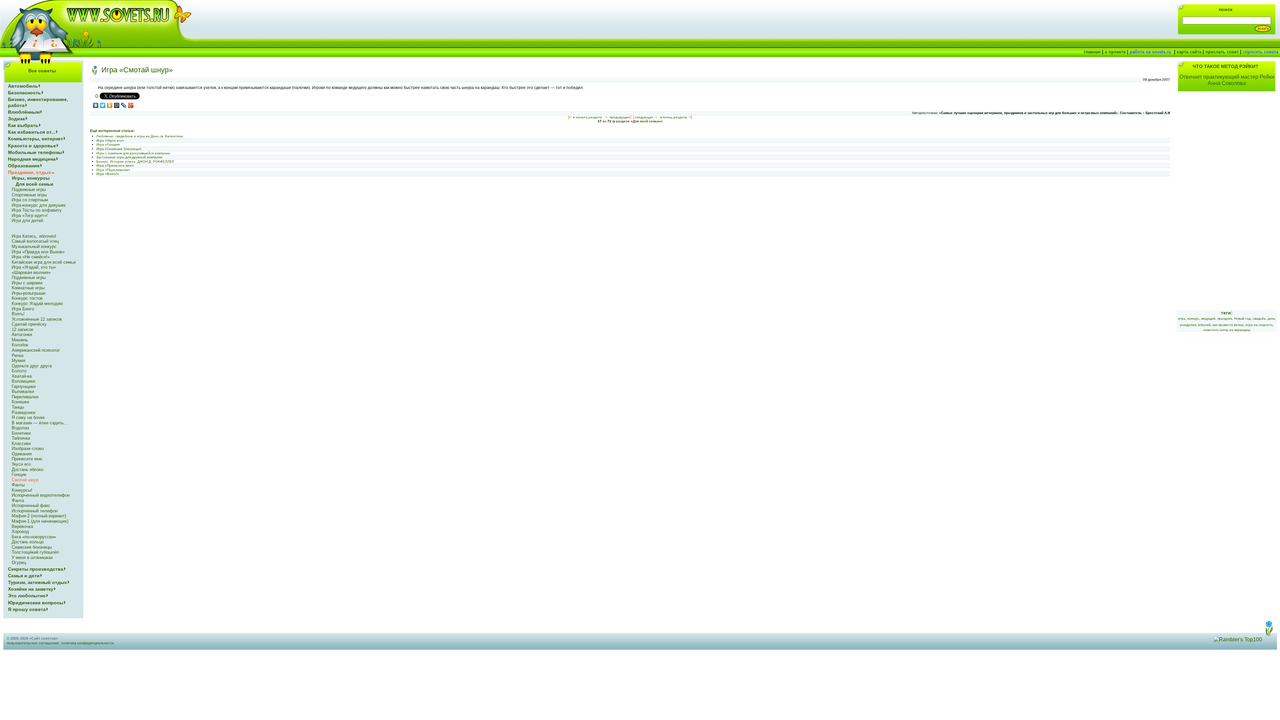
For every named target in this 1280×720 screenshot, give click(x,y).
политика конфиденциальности (87, 643)
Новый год (1242, 318)
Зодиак (16, 118)
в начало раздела (587, 117)
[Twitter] (102, 105)
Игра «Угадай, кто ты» (34, 267)
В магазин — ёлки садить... (40, 422)
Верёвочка (22, 526)
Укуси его (21, 464)
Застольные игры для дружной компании (129, 157)
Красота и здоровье (32, 145)
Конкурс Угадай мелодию (37, 303)
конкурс (1193, 318)
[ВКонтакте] (95, 105)
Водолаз (20, 427)
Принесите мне (27, 458)
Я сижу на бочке (28, 417)
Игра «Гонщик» (108, 144)
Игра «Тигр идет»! (30, 215)
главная (1092, 51)
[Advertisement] (1227, 205)
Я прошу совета (27, 609)
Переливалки (25, 396)
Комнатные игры (28, 287)
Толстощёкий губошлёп (35, 552)
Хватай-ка (22, 376)
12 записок (22, 329)
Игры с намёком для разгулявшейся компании (133, 153)
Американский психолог (36, 350)
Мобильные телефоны (35, 152)
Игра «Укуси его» (110, 140)
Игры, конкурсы (31, 178)
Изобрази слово (28, 448)
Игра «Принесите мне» (115, 165)
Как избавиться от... (31, 132)
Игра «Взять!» (107, 174)
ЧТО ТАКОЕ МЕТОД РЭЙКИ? (1225, 66)
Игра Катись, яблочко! (34, 236)
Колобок (20, 344)
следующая (644, 117)
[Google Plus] (130, 105)
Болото (19, 370)
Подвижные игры (29, 189)
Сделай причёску (29, 324)
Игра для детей (27, 220)
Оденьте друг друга (32, 365)
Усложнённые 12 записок (37, 319)
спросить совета (1260, 51)
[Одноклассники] (109, 105)
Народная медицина (32, 159)
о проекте (1115, 51)
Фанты (18, 484)
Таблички (21, 438)
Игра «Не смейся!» (31, 256)
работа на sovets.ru (1150, 51)
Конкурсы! (22, 490)
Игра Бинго (23, 308)
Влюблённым (24, 112)
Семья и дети (24, 575)
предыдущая (620, 117)
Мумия (18, 360)
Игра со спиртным (30, 199)
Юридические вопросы (35, 602)
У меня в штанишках (32, 557)
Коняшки (20, 401)
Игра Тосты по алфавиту (37, 210)
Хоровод (20, 531)
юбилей (1204, 325)
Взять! (18, 313)
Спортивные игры (29, 194)
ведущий (1208, 318)
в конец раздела (673, 117)
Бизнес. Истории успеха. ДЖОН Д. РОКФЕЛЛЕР (135, 161)
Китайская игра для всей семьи (44, 262)
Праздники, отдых (29, 172)
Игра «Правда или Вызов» (38, 251)
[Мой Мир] (116, 105)
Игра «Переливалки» (113, 170)
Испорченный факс (31, 505)
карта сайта (1189, 51)
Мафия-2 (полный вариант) (39, 515)
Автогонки (22, 334)
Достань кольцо (28, 541)
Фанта (18, 500)
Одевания (22, 453)
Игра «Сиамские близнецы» (119, 149)
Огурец (19, 562)
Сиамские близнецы (32, 547)
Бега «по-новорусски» (34, 536)
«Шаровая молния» (31, 272)
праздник (1224, 318)
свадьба (1259, 318)
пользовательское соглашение (33, 643)
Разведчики (23, 412)
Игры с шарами (27, 282)
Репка (17, 355)
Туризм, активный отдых (37, 582)
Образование (24, 165)
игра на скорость (1259, 325)
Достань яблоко (27, 469)
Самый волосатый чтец (35, 241)
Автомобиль (23, 86)
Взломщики (23, 381)
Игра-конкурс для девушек (39, 205)
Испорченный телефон (35, 510)
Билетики (21, 433)
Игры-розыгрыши (28, 293)
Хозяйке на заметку (30, 589)
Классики (21, 443)
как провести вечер (1228, 325)
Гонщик (19, 474)
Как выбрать (23, 125)
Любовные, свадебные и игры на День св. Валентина (139, 136)
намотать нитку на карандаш (1226, 330)
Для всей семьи (646, 121)
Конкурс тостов (27, 298)
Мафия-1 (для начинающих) (40, 521)
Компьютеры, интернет (35, 138)
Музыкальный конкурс (34, 246)
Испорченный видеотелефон (41, 495)
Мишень (20, 339)
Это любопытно (27, 595)
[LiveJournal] (123, 105)
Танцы (18, 407)
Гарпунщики (24, 386)
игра (1181, 318)
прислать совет (1222, 51)
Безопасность (24, 92)
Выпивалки (23, 391)
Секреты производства (35, 569)
